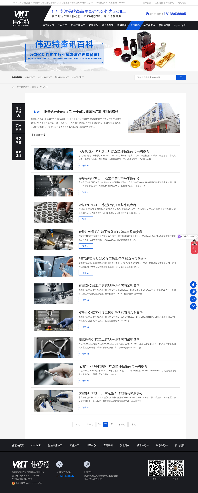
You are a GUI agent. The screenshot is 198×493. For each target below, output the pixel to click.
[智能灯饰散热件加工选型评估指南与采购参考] (53, 239)
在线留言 (147, 3)
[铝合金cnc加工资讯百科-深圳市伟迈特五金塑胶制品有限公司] (21, 18)
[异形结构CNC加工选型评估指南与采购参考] (53, 185)
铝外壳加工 (30, 77)
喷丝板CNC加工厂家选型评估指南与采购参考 (111, 393)
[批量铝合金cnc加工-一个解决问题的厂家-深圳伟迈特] (154, 118)
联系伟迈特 (164, 25)
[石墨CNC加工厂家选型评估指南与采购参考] (53, 293)
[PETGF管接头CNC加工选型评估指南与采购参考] (53, 266)
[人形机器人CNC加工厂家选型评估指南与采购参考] (53, 159)
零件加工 (74, 445)
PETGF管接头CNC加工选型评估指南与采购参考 (113, 258)
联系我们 (159, 3)
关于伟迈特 (149, 25)
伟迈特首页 (48, 25)
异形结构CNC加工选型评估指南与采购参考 (109, 178)
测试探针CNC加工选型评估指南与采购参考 (109, 339)
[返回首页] (193, 306)
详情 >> (85, 165)
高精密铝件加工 (62, 77)
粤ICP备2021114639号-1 (30, 476)
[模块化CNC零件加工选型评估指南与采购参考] (53, 320)
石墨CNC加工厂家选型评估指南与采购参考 (109, 285)
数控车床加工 (78, 25)
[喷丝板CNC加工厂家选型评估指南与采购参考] (53, 401)
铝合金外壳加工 (45, 77)
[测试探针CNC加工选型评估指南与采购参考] (53, 347)
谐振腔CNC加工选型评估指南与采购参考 (108, 204)
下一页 (122, 424)
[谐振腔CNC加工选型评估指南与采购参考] (53, 212)
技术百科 (18, 127)
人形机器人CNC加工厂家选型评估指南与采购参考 (114, 151)
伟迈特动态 (18, 112)
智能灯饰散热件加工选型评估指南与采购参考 (110, 231)
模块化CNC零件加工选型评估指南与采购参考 (111, 312)
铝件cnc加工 (78, 77)
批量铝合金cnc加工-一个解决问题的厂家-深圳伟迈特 (81, 111)
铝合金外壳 (107, 25)
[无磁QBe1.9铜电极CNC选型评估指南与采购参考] (53, 374)
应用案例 (122, 25)
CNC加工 (62, 25)
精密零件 (93, 25)
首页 (34, 86)
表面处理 (18, 154)
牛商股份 (16, 479)
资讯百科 (135, 25)
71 (112, 424)
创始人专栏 (180, 25)
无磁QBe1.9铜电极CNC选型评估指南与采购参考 (113, 366)
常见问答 (18, 140)
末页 (134, 424)
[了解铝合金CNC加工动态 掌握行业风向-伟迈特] (99, 50)
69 (99, 424)
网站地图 (182, 3)
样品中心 (91, 445)
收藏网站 (170, 3)
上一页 (90, 424)
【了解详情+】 (38, 134)
